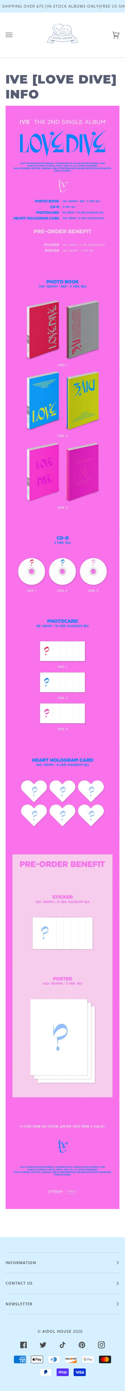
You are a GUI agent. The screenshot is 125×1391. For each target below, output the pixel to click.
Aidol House (57, 1331)
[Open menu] (16, 35)
